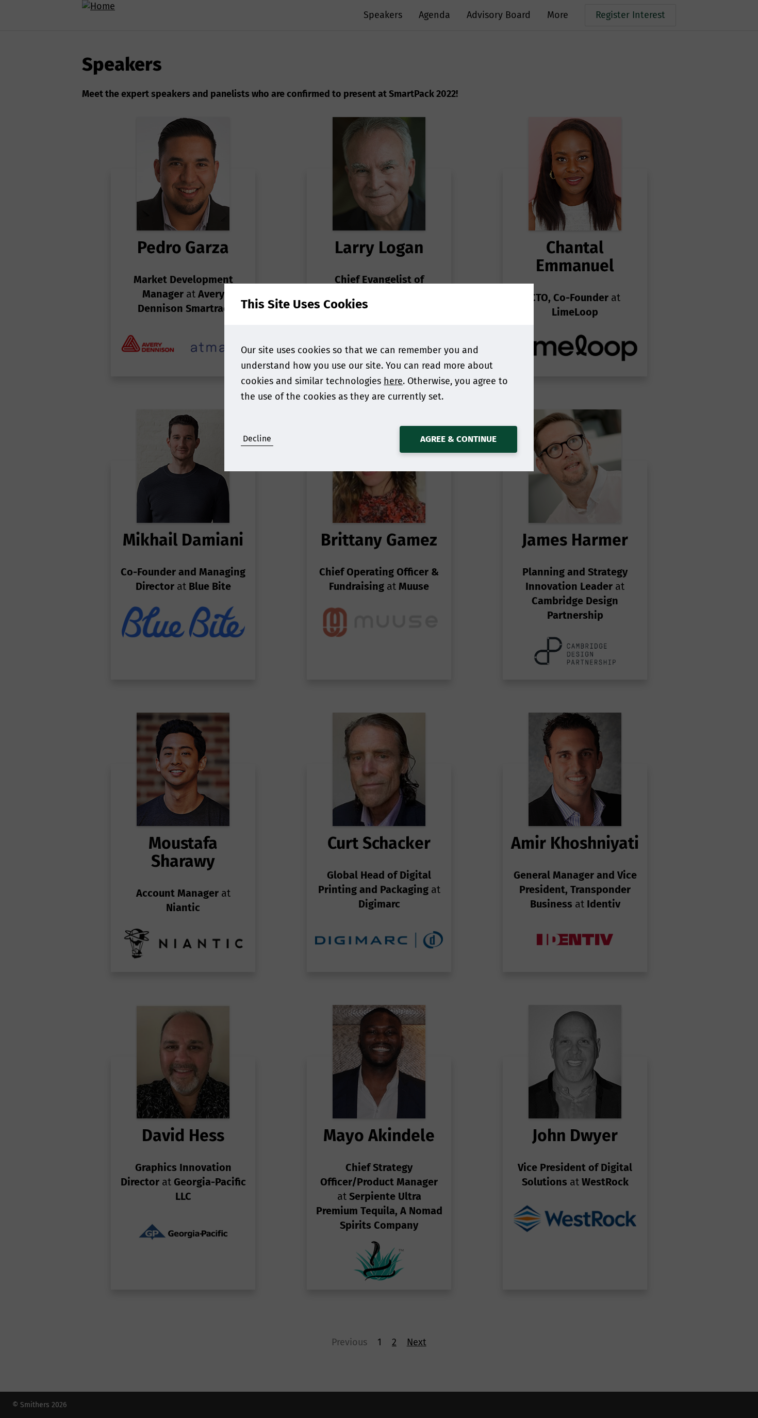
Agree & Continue (458, 439)
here (393, 381)
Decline (257, 438)
